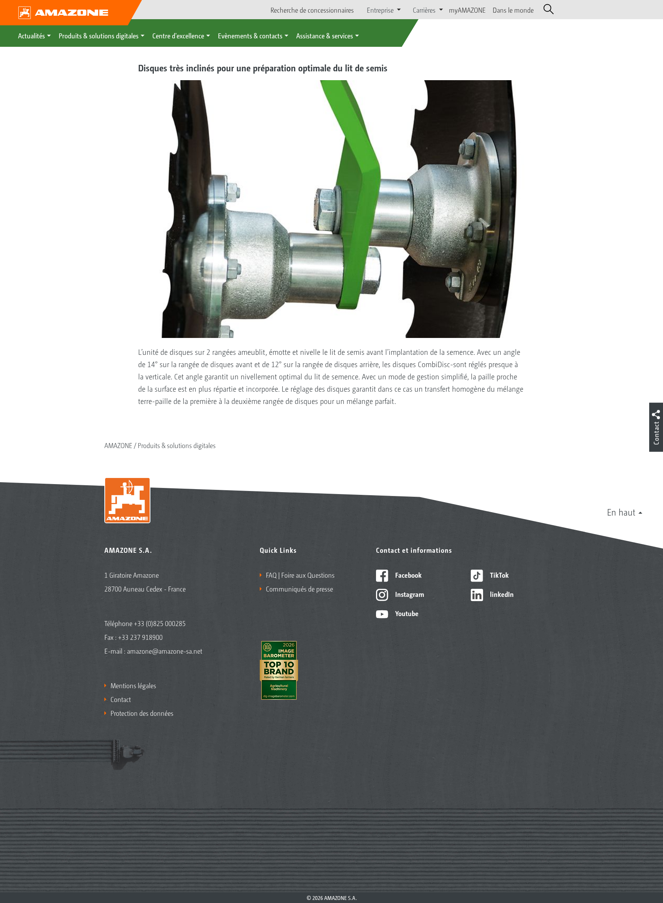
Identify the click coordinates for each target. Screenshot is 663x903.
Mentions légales (133, 685)
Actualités (31, 35)
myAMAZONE (467, 9)
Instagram (409, 593)
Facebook (408, 574)
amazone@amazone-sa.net (164, 650)
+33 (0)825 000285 (160, 623)
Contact (120, 698)
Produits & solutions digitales (99, 35)
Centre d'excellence (178, 35)
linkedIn (501, 593)
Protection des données (141, 712)
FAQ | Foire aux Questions (300, 574)
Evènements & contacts (250, 35)
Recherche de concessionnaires (312, 9)
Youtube (406, 613)
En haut (621, 511)
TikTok (498, 574)
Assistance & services (324, 35)
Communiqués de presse (299, 588)
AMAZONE (118, 445)
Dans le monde (513, 9)
